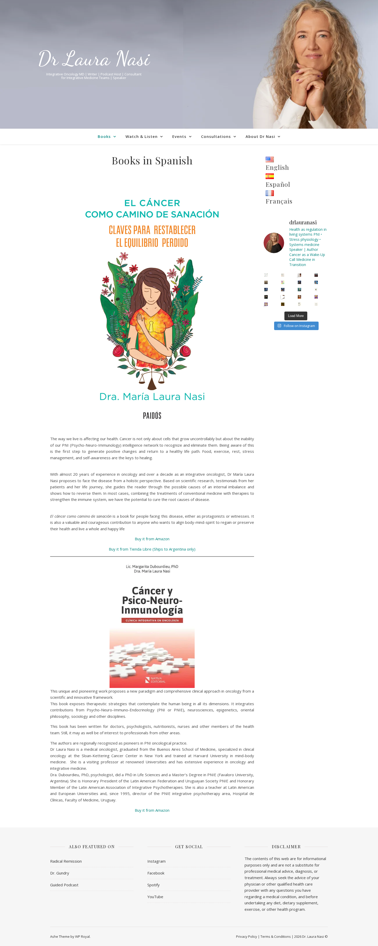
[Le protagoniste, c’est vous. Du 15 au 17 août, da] (266, 304)
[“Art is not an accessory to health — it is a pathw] (282, 282)
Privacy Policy (246, 936)
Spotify (153, 884)
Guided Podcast (64, 884)
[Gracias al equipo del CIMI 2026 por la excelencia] (299, 282)
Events (179, 136)
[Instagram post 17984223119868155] (266, 275)
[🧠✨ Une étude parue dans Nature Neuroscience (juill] (299, 304)
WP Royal (82, 936)
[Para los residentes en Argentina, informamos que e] (316, 289)
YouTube (155, 896)
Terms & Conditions (275, 936)
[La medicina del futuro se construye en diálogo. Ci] (282, 289)
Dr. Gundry (59, 873)
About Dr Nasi (260, 136)
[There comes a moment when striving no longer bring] (299, 289)
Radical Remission (66, 861)
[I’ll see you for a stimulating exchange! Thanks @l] (316, 282)
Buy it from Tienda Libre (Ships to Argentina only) (152, 549)
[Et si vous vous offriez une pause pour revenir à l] (316, 304)
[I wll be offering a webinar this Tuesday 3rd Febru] (266, 289)
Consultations (216, 136)
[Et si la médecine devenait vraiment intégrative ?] (316, 296)
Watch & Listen (141, 136)
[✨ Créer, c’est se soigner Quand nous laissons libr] (299, 296)
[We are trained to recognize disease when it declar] (316, 275)
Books (104, 136)
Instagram (156, 861)
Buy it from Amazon (152, 538)
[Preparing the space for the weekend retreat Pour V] (282, 296)
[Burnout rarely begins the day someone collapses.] (299, 275)
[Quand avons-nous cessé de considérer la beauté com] (282, 304)
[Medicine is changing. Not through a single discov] (266, 282)
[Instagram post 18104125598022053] (282, 275)
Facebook (155, 873)
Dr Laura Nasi (94, 58)
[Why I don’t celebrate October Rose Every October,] (266, 296)
